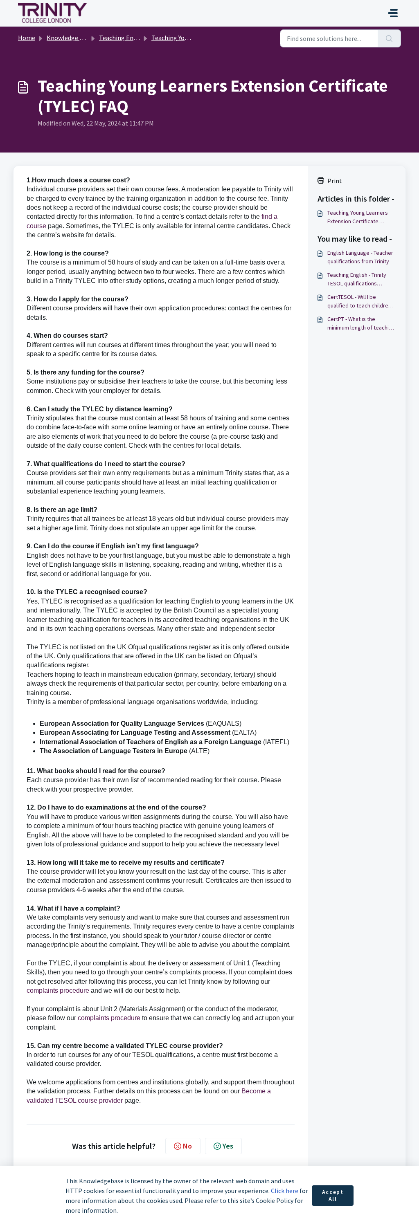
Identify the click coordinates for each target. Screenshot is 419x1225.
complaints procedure (58, 990)
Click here (284, 1191)
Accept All (333, 1195)
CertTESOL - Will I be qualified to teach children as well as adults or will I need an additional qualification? (359, 301)
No (187, 1146)
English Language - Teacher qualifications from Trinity (360, 257)
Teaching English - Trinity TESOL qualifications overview (356, 279)
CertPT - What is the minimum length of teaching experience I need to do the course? (361, 323)
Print (334, 181)
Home (26, 38)
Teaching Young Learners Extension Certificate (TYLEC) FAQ (357, 217)
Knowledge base (69, 38)
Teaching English (123, 38)
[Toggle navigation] (393, 13)
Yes (228, 1146)
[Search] (389, 38)
